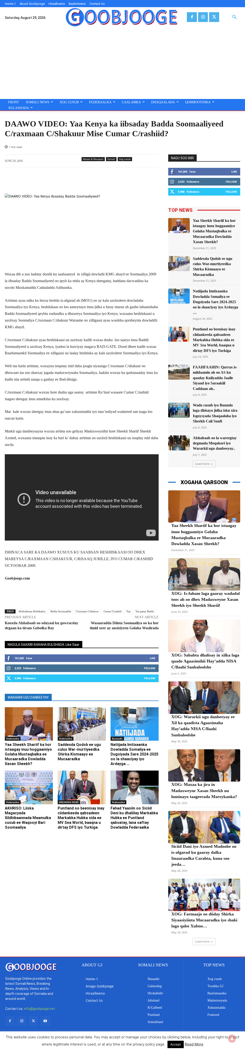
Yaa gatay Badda (144, 611)
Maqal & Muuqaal (93, 159)
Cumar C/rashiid (113, 611)
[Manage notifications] (232, 1038)
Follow (149, 668)
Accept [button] (175, 1044)
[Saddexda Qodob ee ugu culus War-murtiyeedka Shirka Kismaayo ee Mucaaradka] (82, 724)
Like (152, 658)
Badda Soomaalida (60, 611)
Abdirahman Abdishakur (32, 611)
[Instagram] (203, 17)
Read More (194, 1044)
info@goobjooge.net (39, 1009)
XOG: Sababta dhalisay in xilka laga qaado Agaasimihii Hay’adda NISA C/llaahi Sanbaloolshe (205, 661)
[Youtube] (45, 1021)
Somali (111, 159)
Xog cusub (125, 159)
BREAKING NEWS (69, 802)
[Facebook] (192, 17)
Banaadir (117, 738)
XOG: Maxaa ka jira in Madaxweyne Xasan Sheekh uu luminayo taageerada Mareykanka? (204, 790)
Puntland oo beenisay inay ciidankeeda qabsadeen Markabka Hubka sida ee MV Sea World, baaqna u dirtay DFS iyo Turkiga (81, 818)
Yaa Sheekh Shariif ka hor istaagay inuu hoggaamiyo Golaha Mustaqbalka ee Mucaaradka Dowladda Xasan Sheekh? (28, 754)
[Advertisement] (122, 63)
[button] (234, 17)
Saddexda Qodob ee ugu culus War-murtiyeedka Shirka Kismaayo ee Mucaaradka (79, 751)
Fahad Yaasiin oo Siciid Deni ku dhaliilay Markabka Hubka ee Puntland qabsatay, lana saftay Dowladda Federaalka (134, 818)
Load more (202, 464)
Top (128, 611)
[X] (214, 17)
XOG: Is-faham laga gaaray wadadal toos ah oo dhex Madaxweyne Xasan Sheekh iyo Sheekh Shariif (205, 599)
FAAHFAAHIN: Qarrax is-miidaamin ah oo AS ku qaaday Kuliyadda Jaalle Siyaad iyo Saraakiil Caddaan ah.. (215, 378)
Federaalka (12, 738)
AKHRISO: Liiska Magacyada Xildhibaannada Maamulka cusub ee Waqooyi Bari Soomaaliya (28, 818)
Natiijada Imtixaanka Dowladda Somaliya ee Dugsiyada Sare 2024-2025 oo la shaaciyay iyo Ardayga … (134, 754)
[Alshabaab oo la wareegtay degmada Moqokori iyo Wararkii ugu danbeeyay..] (179, 442)
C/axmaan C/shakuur (87, 611)
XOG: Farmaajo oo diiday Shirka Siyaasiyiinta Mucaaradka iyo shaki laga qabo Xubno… (204, 920)
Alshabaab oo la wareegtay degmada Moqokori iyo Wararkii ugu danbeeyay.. (215, 443)
